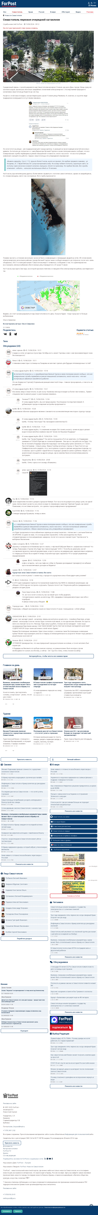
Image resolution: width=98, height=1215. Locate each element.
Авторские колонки (10, 1148)
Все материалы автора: (18, 324)
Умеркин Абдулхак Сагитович (17, 884)
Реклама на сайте (9, 1103)
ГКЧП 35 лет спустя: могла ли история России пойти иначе (73, 1063)
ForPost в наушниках (61, 849)
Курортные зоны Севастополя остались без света (31, 573)
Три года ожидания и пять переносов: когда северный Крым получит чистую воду (77, 685)
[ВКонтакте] (5, 334)
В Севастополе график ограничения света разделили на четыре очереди (48, 685)
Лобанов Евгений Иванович (16, 878)
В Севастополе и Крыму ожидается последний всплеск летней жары (22, 826)
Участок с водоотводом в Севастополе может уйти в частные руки (21, 840)
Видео (78, 12)
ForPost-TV (7, 1151)
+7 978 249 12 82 (9, 1130)
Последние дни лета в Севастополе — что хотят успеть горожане (48, 732)
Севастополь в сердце (61, 831)
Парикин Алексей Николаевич (17, 902)
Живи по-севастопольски (62, 845)
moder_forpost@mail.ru (16, 1126)
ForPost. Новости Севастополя (31, 1167)
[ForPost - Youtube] (50, 1159)
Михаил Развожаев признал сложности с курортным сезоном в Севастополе (17, 733)
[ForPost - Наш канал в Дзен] (53, 1159)
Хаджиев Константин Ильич (16, 890)
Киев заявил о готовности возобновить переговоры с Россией (22, 856)
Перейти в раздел (24, 939)
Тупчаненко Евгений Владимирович (19, 896)
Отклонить (6, 1211)
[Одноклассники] (10, 334)
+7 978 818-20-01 (9, 1194)
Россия (41, 12)
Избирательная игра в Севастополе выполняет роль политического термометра (20, 984)
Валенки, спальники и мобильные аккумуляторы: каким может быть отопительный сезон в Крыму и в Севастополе (16, 685)
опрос (48, 726)
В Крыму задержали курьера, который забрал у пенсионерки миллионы (24, 848)
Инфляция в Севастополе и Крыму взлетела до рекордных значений (23, 784)
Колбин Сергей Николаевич (16, 932)
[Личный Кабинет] (89, 3)
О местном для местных (62, 826)
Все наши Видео (59, 822)
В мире (53, 12)
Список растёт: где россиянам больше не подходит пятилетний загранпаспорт (77, 733)
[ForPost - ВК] (47, 1159)
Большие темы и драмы (61, 840)
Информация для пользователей (77, 1134)
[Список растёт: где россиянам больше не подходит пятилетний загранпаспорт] (73, 718)
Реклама (90, 12)
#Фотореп (66, 12)
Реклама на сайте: (10, 1188)
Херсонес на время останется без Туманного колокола (71, 991)
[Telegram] (15, 334)
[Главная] (9, 3)
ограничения (45, 678)
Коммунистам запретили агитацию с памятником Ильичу (23, 833)
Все (4, 12)
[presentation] (6, 703)
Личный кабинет (73, 759)
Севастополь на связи (61, 817)
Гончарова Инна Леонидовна (17, 914)
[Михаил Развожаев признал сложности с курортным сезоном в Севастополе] (12, 718)
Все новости (7, 1146)
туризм (16, 726)
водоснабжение (74, 678)
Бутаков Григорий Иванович (16, 920)
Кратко (5, 1153)
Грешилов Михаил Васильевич (17, 926)
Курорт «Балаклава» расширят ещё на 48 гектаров (70, 997)
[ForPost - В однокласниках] (52, 1159)
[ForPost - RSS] (45, 1159)
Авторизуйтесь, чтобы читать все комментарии (48, 656)
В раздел (24, 992)
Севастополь (17, 12)
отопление (15, 678)
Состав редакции (9, 1155)
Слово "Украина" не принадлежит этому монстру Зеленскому (23, 952)
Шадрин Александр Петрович (17, 908)
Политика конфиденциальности (54, 1207)
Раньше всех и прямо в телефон (65, 836)
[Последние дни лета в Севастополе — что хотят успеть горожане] (43, 718)
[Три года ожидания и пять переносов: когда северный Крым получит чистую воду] (73, 669)
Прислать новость (24, 759)
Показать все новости (24, 864)
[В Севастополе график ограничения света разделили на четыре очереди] (43, 669)
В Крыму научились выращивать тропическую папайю (22, 777)
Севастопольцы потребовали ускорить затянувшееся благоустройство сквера (21, 801)
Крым (30, 12)
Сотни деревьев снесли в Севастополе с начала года (21, 808)
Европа (77, 726)
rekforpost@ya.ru (9, 1198)
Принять (18, 1211)
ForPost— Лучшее (24, 1163)
